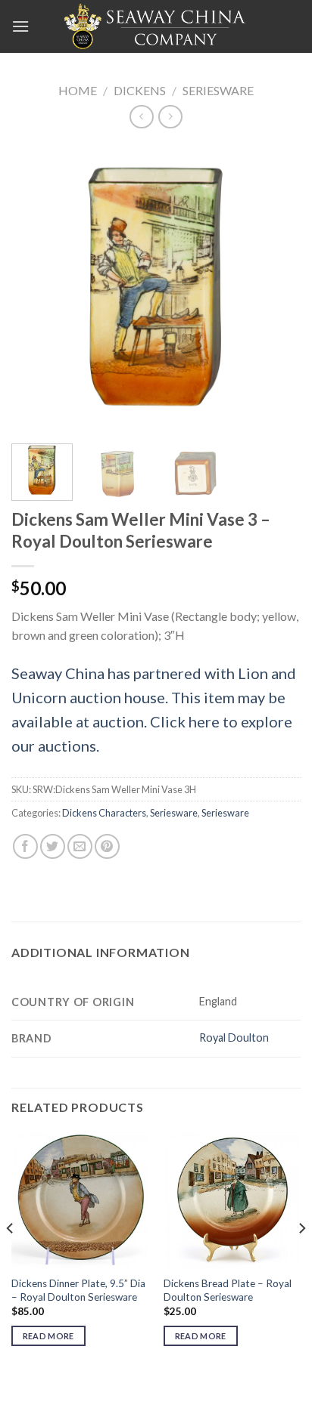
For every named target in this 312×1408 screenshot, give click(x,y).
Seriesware (218, 90)
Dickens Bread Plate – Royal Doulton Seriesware (228, 1290)
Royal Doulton (234, 1037)
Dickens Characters (104, 813)
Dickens (140, 90)
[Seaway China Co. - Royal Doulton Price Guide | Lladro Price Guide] (156, 26)
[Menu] (20, 26)
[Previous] (36, 287)
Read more (48, 1336)
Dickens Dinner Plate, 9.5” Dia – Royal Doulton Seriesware (78, 1290)
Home (77, 90)
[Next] (275, 287)
